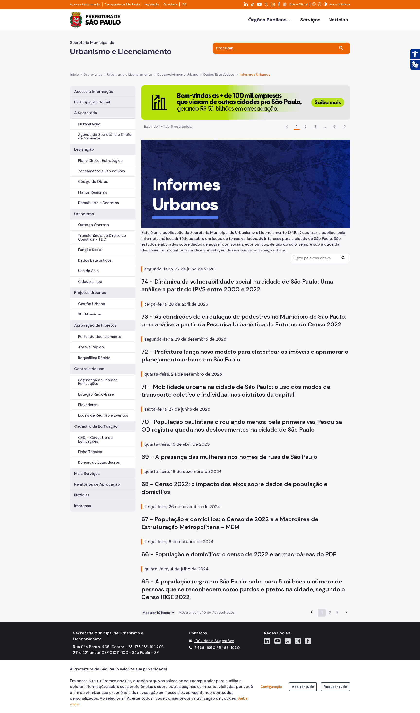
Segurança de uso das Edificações (97, 382)
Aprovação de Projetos (95, 325)
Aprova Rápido (91, 347)
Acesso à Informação (93, 91)
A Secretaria (85, 112)
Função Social (90, 249)
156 (184, 4)
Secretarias (93, 74)
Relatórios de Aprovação (97, 484)
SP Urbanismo (90, 314)
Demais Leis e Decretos (98, 202)
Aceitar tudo (303, 687)
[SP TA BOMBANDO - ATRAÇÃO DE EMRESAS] (245, 102)
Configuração (271, 687)
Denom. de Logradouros (99, 462)
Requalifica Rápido (94, 357)
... (325, 126)
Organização (89, 124)
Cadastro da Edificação (96, 426)
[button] (344, 126)
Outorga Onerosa (93, 224)
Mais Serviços (87, 473)
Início (74, 74)
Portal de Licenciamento (99, 336)
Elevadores (88, 404)
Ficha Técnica (90, 451)
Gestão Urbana (91, 303)
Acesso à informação (85, 4)
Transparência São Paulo (122, 4)
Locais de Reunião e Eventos (103, 415)
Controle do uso (89, 368)
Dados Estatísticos (95, 260)
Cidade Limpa (90, 281)
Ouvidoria (170, 4)
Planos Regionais (92, 192)
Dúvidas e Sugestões (214, 640)
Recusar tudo (335, 687)
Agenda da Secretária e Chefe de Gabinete (104, 136)
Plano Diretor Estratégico (100, 160)
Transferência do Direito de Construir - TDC (102, 237)
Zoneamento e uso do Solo (101, 171)
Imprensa (82, 505)
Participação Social (92, 102)
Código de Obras (93, 181)
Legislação (151, 4)
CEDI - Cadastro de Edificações (95, 439)
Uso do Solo (88, 271)
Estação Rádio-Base (96, 394)
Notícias (81, 495)
